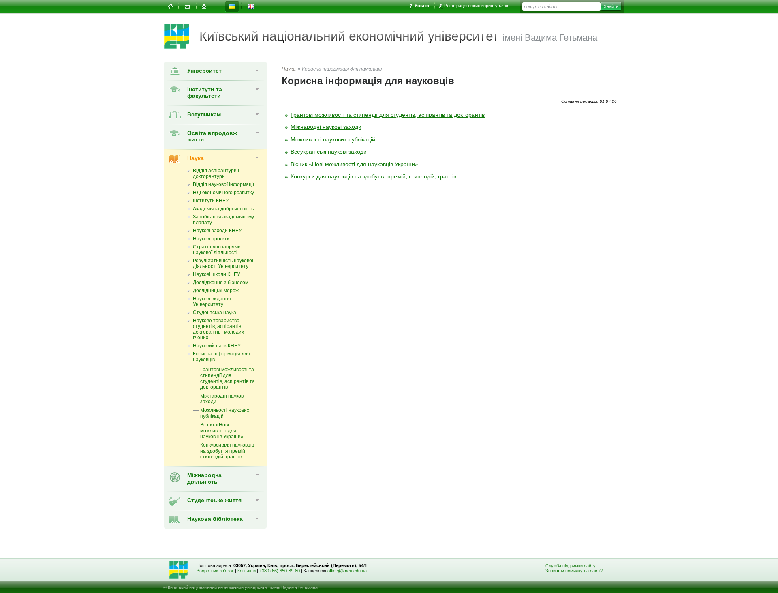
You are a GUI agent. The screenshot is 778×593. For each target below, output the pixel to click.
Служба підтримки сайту (570, 565)
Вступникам (204, 114)
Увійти (422, 5)
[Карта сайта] (204, 6)
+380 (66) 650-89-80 (279, 570)
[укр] (232, 6)
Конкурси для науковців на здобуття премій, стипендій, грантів (373, 176)
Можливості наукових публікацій (333, 139)
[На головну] (170, 6)
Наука (195, 158)
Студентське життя (214, 500)
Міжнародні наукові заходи (326, 127)
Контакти (246, 570)
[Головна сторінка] (181, 36)
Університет (204, 70)
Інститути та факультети (204, 92)
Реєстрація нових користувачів (476, 5)
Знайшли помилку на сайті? (574, 570)
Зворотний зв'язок (215, 570)
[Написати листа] (187, 6)
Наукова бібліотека (215, 519)
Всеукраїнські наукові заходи (329, 151)
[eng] (251, 6)
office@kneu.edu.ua (347, 570)
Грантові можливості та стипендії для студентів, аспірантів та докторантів (388, 114)
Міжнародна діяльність (204, 478)
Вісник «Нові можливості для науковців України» (354, 164)
